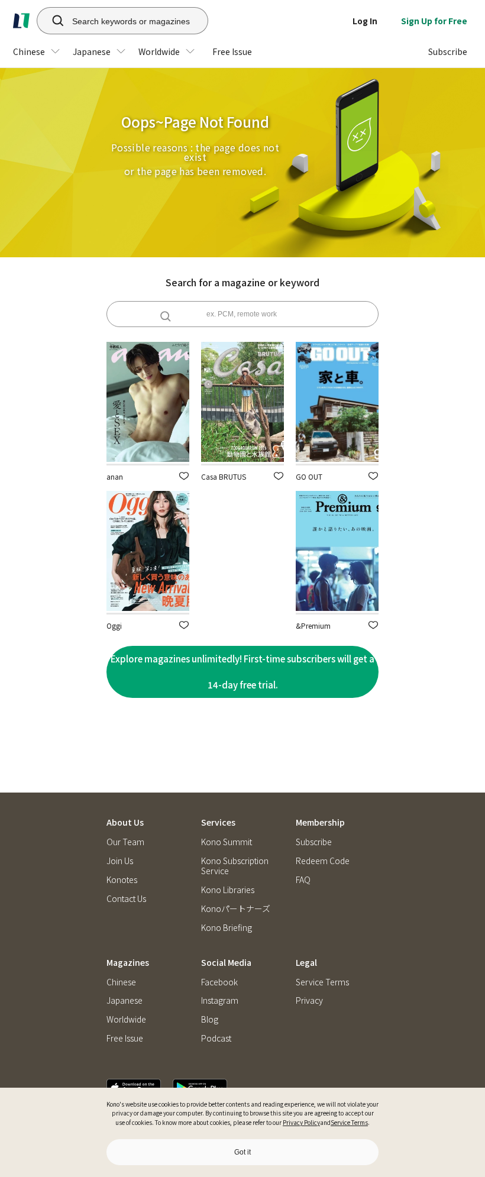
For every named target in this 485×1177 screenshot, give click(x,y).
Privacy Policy (301, 1122)
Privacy (309, 1000)
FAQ (303, 880)
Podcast (216, 1038)
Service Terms (349, 1122)
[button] (184, 475)
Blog (209, 1019)
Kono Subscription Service (235, 866)
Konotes (121, 880)
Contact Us (126, 899)
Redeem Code (323, 861)
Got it (242, 1152)
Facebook (219, 982)
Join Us (119, 861)
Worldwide (126, 1019)
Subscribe (314, 842)
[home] (21, 20)
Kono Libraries (227, 890)
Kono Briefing (226, 928)
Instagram (219, 1000)
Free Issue (124, 1038)
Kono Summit (226, 842)
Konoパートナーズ (235, 909)
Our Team (125, 842)
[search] (51, 20)
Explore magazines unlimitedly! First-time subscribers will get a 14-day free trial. (242, 671)
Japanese (124, 1000)
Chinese (121, 982)
